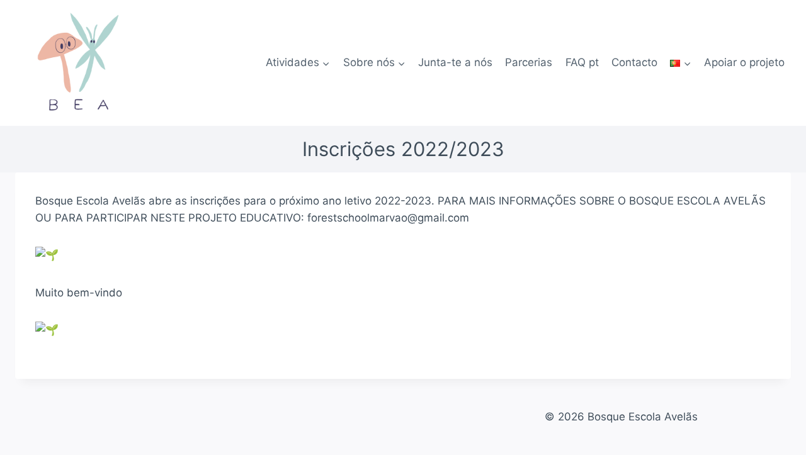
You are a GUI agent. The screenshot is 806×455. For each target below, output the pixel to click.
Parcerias (528, 62)
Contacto (634, 62)
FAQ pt (582, 62)
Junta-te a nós (455, 62)
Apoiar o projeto (744, 62)
